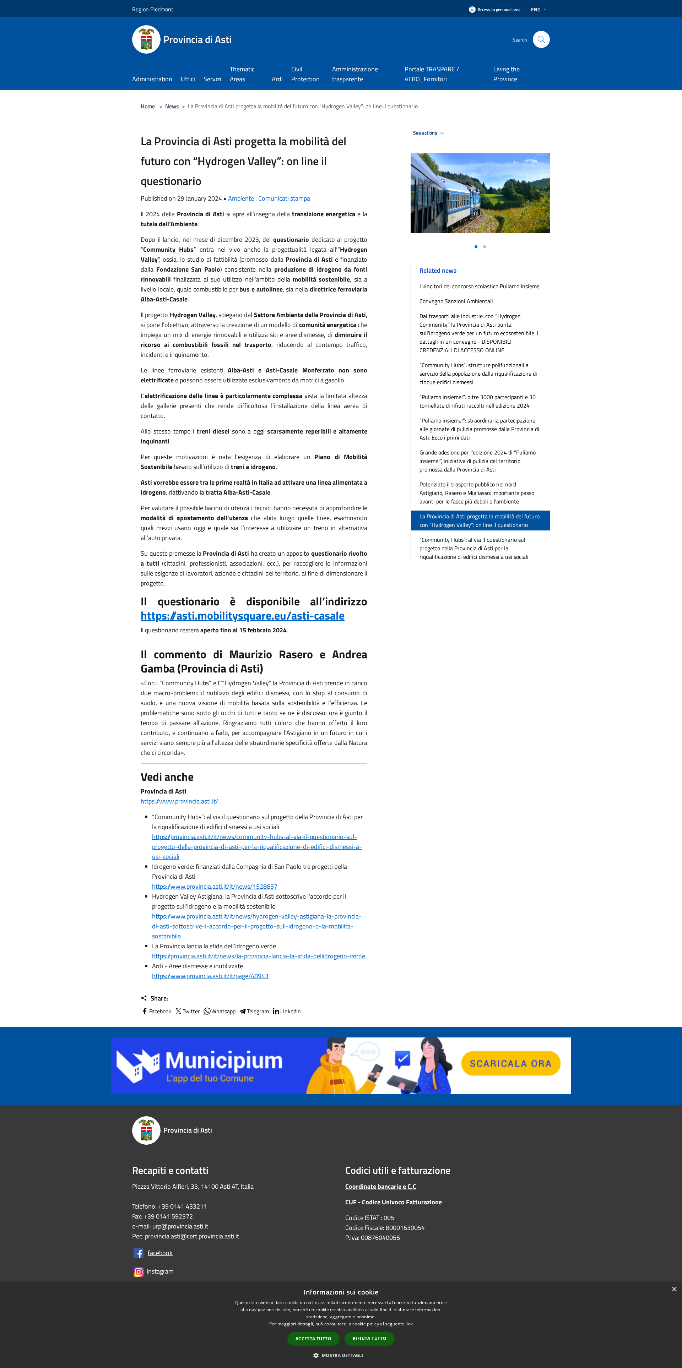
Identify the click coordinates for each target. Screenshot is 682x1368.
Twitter (191, 1011)
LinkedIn (290, 1011)
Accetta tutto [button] (313, 1339)
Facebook (160, 1011)
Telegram (258, 1011)
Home (148, 106)
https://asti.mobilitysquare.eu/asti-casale (243, 615)
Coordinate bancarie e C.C (380, 1186)
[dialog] (341, 1325)
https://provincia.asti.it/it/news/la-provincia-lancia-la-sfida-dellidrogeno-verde (258, 956)
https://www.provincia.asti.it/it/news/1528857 (214, 886)
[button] (341, 1355)
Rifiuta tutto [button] (369, 1338)
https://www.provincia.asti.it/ (179, 801)
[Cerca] (541, 39)
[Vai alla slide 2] (484, 246)
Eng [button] (536, 9)
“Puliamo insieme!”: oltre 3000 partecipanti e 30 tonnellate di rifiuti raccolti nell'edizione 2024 (478, 401)
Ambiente (241, 198)
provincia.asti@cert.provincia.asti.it (192, 1236)
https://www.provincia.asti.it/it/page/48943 (210, 976)
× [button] (674, 1289)
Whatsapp (223, 1011)
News (172, 106)
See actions (425, 133)
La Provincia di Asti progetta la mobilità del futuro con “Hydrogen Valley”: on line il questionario (480, 520)
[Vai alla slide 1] (476, 246)
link (409, 1324)
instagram (160, 1271)
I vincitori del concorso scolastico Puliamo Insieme (480, 286)
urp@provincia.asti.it (180, 1226)
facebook (160, 1253)
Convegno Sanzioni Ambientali (456, 301)
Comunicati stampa (284, 198)
